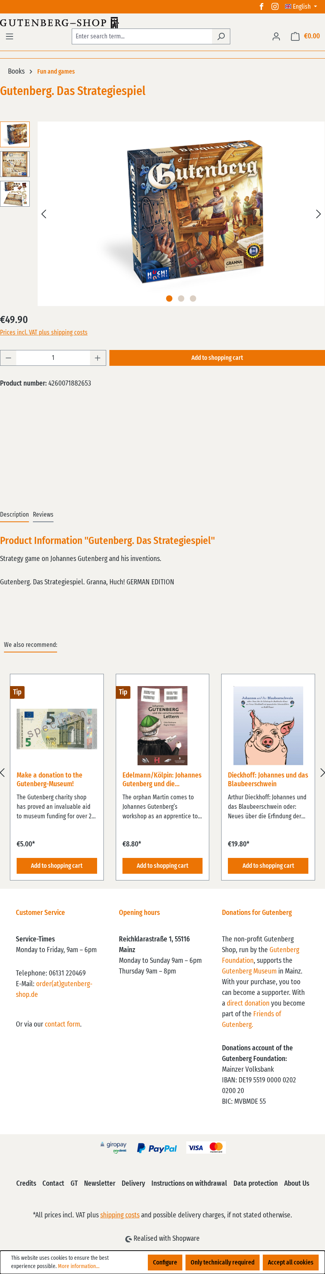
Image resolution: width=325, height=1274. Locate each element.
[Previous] (44, 214)
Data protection (255, 1183)
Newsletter (99, 1183)
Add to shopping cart (217, 358)
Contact (53, 1183)
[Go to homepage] (162, 23)
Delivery (133, 1183)
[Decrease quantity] (8, 358)
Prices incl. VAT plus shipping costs (44, 332)
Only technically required (222, 1262)
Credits (26, 1183)
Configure (165, 1262)
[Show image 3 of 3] (193, 298)
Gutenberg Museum (249, 971)
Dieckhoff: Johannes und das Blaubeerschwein (268, 780)
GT (74, 1183)
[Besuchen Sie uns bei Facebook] (261, 6)
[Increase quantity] (98, 358)
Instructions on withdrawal (189, 1183)
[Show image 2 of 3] (181, 298)
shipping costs (120, 1215)
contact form (62, 1024)
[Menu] (9, 36)
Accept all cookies (291, 1262)
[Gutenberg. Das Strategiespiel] (181, 214)
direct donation (248, 1003)
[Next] (319, 214)
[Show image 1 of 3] (169, 298)
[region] (162, 772)
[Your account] (276, 36)
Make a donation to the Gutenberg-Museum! (49, 780)
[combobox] (142, 36)
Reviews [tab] (43, 515)
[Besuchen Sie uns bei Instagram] (275, 6)
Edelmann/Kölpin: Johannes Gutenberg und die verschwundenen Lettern (161, 780)
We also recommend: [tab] (30, 645)
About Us (296, 1183)
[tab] (14, 515)
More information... (78, 1266)
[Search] (221, 36)
